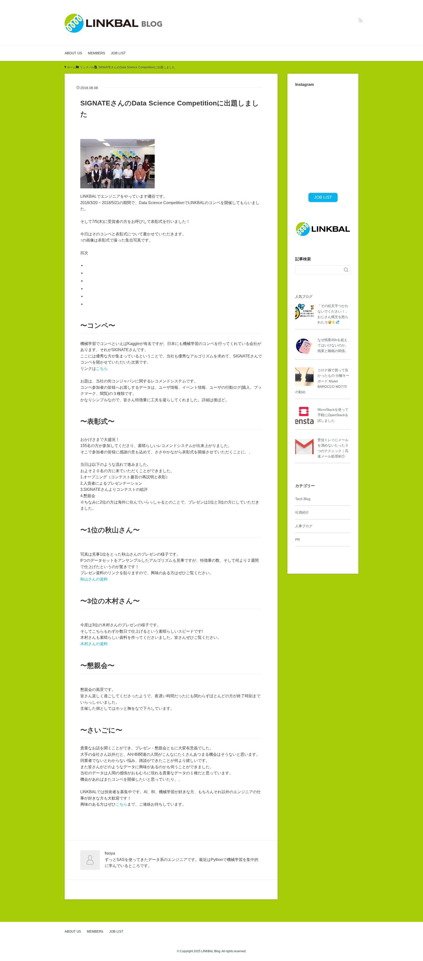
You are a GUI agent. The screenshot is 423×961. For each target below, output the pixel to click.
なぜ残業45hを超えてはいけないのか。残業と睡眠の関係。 (332, 345)
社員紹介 (302, 512)
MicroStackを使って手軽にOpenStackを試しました (332, 415)
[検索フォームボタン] (346, 270)
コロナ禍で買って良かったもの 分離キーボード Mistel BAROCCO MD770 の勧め (322, 381)
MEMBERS (96, 53)
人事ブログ (303, 526)
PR (297, 539)
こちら (102, 368)
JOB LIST (118, 53)
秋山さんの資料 (94, 579)
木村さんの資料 (94, 644)
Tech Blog (302, 499)
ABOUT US (73, 53)
